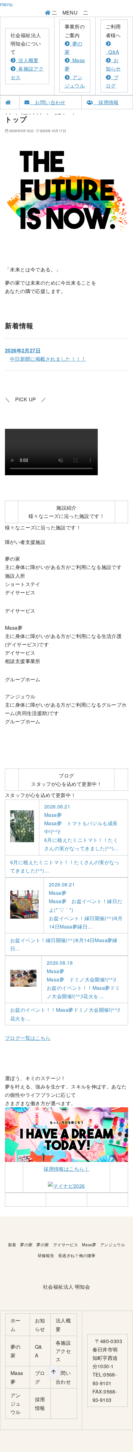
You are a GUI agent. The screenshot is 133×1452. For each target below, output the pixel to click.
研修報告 (46, 1255)
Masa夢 (89, 1244)
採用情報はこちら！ (66, 1168)
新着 (12, 1244)
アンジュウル (112, 1244)
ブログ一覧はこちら (28, 1037)
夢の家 (26, 1244)
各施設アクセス (63, 1351)
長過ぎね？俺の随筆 (77, 1255)
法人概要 (26, 60)
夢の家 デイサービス (57, 1244)
